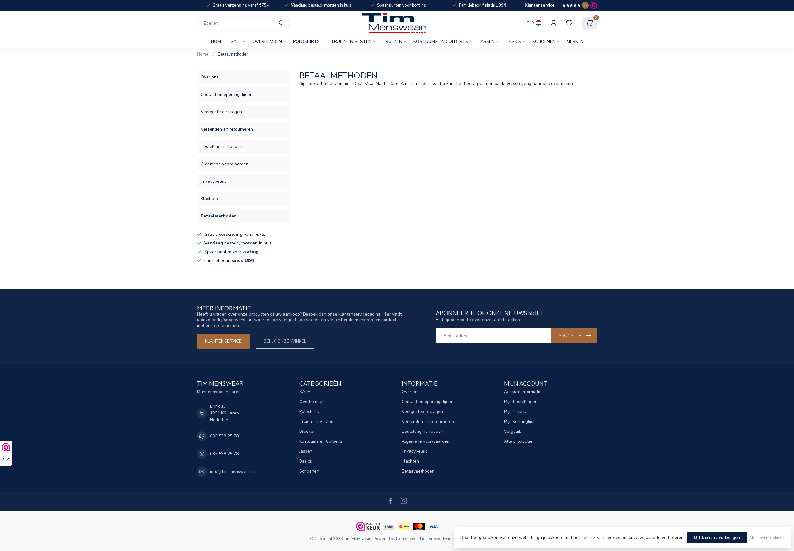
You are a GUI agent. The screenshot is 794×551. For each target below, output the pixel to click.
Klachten (209, 199)
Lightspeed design (437, 538)
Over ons (210, 77)
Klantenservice (540, 5)
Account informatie (523, 392)
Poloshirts (306, 41)
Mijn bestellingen (521, 402)
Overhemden (267, 41)
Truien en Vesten (351, 41)
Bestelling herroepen (221, 147)
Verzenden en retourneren (227, 129)
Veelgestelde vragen (221, 112)
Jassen (487, 41)
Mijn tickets (515, 411)
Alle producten (518, 441)
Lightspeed (406, 538)
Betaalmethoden (233, 54)
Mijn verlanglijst (519, 421)
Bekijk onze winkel (285, 341)
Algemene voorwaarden (224, 164)
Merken (575, 41)
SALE (236, 41)
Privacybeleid (214, 181)
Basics (513, 41)
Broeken (392, 41)
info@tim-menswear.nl (232, 471)
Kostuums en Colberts (440, 41)
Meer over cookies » (767, 537)
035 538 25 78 (224, 436)
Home (217, 41)
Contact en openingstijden (226, 94)
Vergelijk (512, 431)
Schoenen (543, 41)
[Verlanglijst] (569, 23)
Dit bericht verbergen (717, 537)
